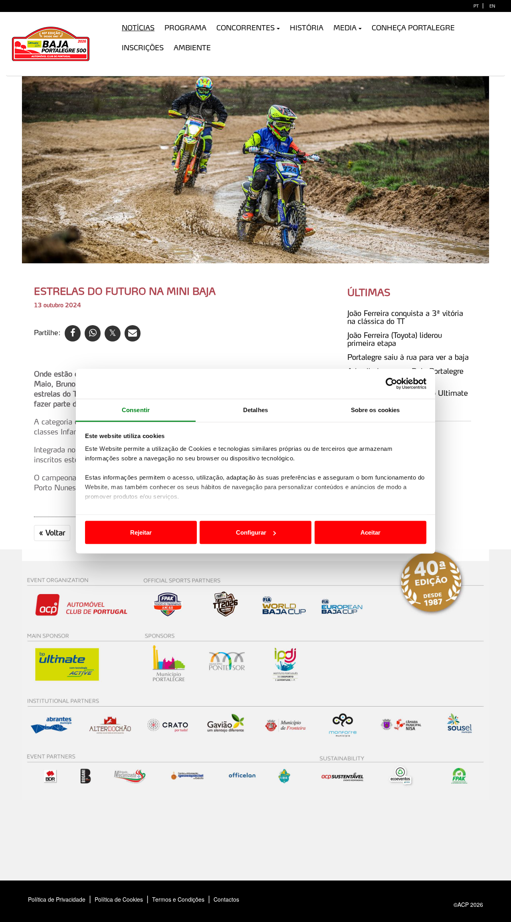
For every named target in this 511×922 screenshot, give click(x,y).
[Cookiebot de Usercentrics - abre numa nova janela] (391, 384)
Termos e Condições (178, 899)
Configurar (251, 532)
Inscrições (143, 47)
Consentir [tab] (136, 409)
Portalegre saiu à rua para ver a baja (408, 357)
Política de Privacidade (56, 899)
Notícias (138, 28)
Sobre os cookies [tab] (375, 409)
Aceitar (370, 532)
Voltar (52, 532)
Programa (185, 28)
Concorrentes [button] (245, 28)
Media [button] (345, 28)
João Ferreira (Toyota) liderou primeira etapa (394, 339)
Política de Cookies (119, 899)
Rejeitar (141, 532)
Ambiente (192, 47)
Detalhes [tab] (255, 409)
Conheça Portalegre (413, 28)
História (306, 28)
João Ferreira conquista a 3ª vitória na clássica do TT (405, 317)
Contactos (235, 899)
